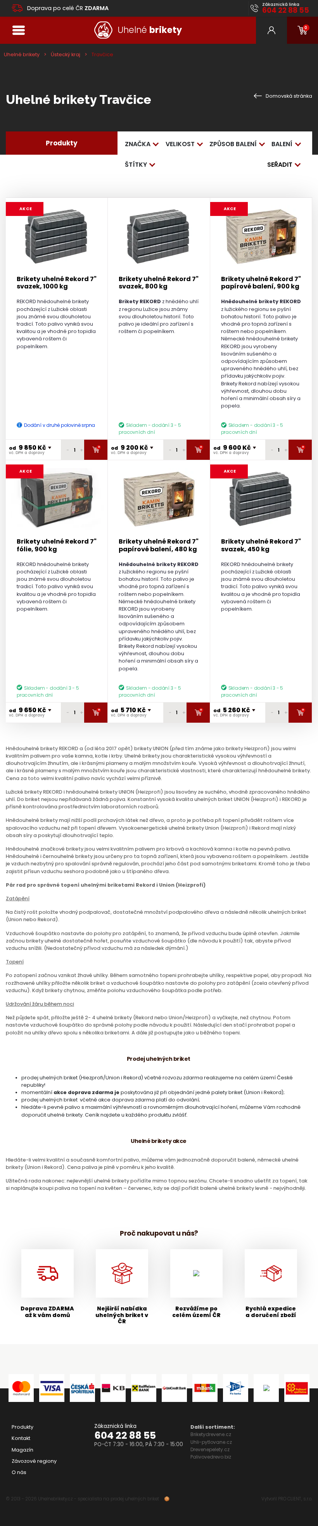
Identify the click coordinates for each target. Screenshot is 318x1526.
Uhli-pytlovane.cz (211, 1442)
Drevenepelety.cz (210, 1449)
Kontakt (21, 1438)
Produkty (22, 1427)
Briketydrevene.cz (210, 1434)
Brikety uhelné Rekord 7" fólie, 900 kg (57, 545)
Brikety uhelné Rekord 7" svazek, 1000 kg (57, 282)
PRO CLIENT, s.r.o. (295, 1499)
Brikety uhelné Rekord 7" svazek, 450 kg (261, 545)
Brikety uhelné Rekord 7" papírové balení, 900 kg (261, 282)
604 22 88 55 (125, 1435)
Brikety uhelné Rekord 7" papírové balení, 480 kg (159, 545)
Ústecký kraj (65, 54)
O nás (19, 1472)
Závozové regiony (34, 1461)
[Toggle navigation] (18, 30)
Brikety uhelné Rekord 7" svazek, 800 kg (159, 282)
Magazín (22, 1450)
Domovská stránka (288, 96)
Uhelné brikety (22, 54)
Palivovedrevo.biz (210, 1456)
